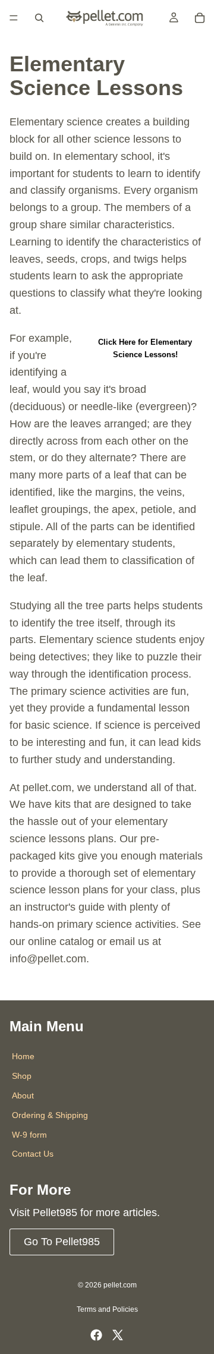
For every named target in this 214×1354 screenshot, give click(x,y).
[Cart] (200, 18)
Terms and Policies (107, 1309)
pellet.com (120, 1285)
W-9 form (29, 1134)
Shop (22, 1076)
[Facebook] (96, 1335)
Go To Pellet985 (62, 1242)
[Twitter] (118, 1335)
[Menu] (13, 18)
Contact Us (33, 1154)
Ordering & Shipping (50, 1115)
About (23, 1095)
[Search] (39, 18)
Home (23, 1057)
